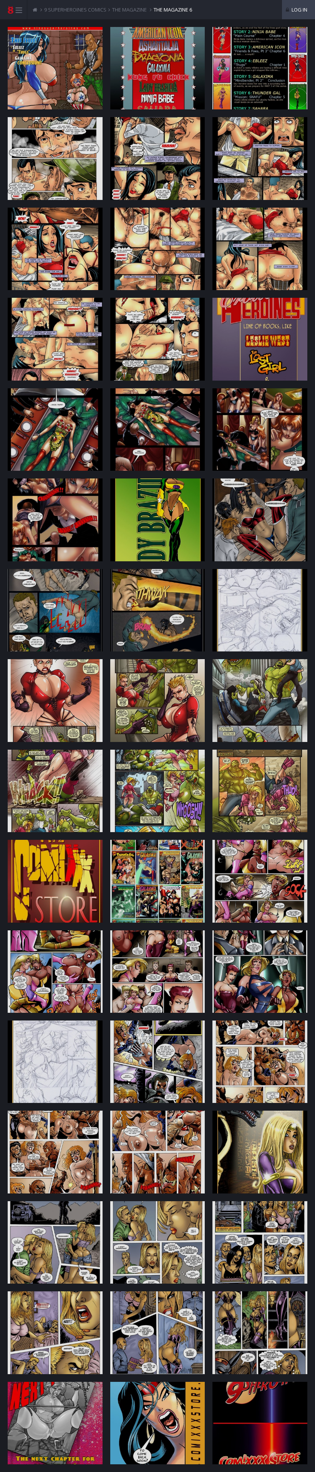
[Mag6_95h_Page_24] (259, 700)
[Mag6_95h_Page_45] (259, 1332)
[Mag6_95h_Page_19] (55, 610)
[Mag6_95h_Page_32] (157, 971)
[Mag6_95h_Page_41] (157, 1242)
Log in (298, 9)
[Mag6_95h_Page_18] (259, 519)
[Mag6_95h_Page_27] (259, 791)
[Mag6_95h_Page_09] (259, 249)
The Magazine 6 (173, 9)
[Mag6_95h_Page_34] (55, 1061)
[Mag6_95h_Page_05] (157, 158)
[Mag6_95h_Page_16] (55, 519)
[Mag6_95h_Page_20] (157, 610)
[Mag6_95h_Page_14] (157, 429)
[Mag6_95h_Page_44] (157, 1332)
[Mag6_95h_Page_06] (259, 158)
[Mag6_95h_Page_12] (259, 339)
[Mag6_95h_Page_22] (55, 700)
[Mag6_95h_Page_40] (55, 1242)
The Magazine (129, 9)
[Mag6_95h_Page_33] (259, 971)
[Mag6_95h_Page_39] (259, 1152)
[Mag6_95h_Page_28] (55, 881)
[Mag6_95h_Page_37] (55, 1152)
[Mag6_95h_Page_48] (259, 1423)
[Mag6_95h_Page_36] (259, 1061)
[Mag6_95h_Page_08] (157, 249)
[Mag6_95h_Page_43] (55, 1332)
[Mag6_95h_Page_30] (259, 881)
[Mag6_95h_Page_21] (259, 610)
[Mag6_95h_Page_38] (157, 1152)
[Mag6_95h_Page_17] (157, 519)
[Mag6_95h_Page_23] (157, 700)
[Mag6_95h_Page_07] (55, 249)
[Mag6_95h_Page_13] (55, 429)
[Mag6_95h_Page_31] (55, 971)
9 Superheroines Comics (75, 9)
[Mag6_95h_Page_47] (157, 1423)
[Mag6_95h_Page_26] (157, 791)
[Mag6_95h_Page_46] (55, 1423)
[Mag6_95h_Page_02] (157, 68)
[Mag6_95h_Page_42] (259, 1242)
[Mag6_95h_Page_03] (259, 68)
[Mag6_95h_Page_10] (55, 339)
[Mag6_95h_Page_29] (157, 881)
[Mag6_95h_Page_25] (55, 791)
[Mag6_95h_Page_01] (55, 68)
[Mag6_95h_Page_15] (259, 429)
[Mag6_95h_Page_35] (157, 1061)
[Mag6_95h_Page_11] (157, 339)
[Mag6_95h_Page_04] (55, 158)
